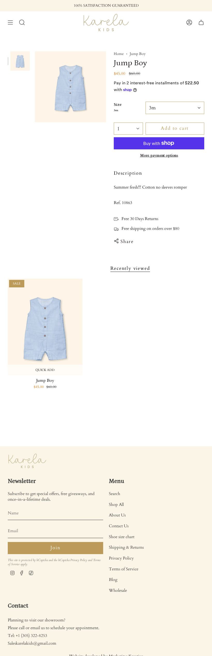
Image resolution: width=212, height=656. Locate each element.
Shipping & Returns (126, 547)
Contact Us (118, 526)
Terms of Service (123, 569)
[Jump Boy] (45, 327)
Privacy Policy (78, 560)
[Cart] (201, 22)
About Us (117, 515)
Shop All (116, 504)
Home (119, 53)
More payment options (159, 155)
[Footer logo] (27, 460)
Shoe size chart (121, 537)
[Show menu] (10, 22)
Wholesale (118, 590)
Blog (113, 579)
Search (114, 494)
